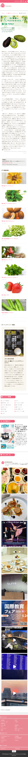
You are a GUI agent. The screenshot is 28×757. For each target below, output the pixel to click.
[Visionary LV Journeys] (14, 640)
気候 (16, 720)
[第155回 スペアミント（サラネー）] (14, 270)
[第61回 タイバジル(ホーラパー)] (14, 196)
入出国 (16, 721)
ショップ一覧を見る (5, 400)
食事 (16, 726)
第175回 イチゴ (5, 295)
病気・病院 (17, 730)
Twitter (2, 741)
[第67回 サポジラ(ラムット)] (14, 213)
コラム (2, 13)
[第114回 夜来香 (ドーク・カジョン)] (14, 231)
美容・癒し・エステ (5, 402)
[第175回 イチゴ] (14, 287)
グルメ (17, 400)
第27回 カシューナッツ (7, 259)
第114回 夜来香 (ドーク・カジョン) (10, 238)
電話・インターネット (19, 728)
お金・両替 (3, 725)
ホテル (2, 726)
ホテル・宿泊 (4, 411)
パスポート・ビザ (4, 721)
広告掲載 (16, 736)
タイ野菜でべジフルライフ (11, 13)
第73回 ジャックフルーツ (7, 186)
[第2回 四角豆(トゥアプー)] (14, 305)
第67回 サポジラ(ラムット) (8, 221)
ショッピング (3, 728)
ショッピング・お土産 (19, 402)
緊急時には (3, 723)
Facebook (16, 740)
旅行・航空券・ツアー (19, 409)
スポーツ (3, 413)
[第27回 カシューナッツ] (14, 252)
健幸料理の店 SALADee (7, 162)
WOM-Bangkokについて (5, 736)
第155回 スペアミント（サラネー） (10, 277)
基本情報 (2, 720)
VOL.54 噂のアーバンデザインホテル (13, 362)
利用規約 (2, 737)
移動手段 (16, 725)
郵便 (2, 730)
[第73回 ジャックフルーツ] (14, 178)
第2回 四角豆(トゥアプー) (8, 312)
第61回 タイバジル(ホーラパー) (9, 203)
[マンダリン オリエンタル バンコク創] (14, 560)
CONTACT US (17, 1)
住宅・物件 (4, 409)
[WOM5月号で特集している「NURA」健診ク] (14, 587)
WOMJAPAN (17, 748)
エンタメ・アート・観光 (20, 411)
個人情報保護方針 (18, 737)
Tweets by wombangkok (5, 709)
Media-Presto (3, 748)
